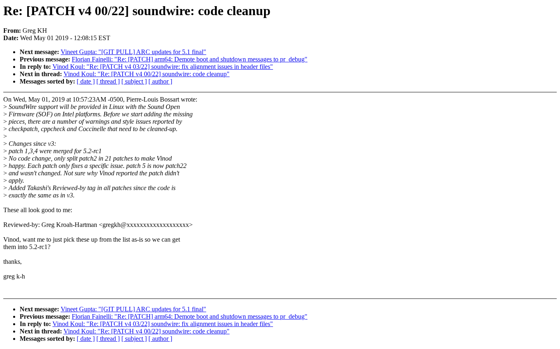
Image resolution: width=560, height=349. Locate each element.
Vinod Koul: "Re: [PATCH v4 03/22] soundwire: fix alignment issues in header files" (162, 66)
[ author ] (160, 81)
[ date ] (86, 81)
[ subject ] (134, 81)
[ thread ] (108, 81)
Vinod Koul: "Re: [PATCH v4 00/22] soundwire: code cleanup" (147, 73)
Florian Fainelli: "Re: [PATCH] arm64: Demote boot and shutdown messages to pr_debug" (189, 59)
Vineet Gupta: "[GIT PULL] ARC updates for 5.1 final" (133, 51)
